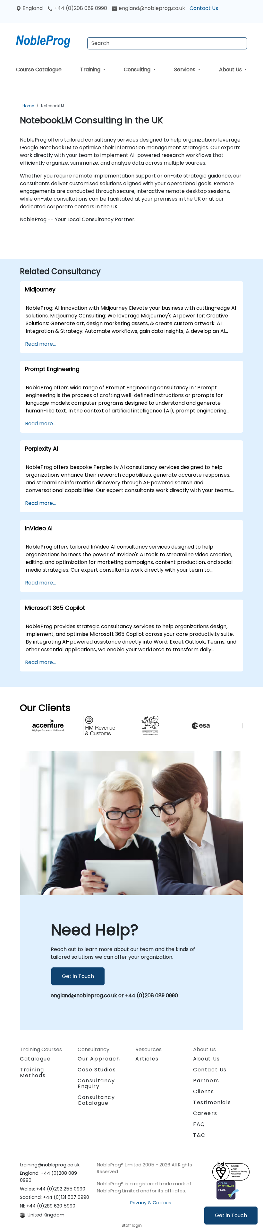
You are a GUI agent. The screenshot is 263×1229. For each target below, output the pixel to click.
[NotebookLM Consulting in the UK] (49, 40)
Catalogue (35, 1058)
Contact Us (204, 8)
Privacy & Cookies (150, 1202)
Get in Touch (231, 1215)
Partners (206, 1080)
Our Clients (45, 707)
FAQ (199, 1124)
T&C (199, 1135)
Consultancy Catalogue (96, 1100)
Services (185, 69)
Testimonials (212, 1102)
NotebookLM (52, 105)
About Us (231, 69)
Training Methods (33, 1072)
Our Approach (99, 1058)
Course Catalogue (39, 69)
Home (28, 105)
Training (91, 69)
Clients (203, 1091)
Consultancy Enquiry (96, 1083)
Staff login (132, 1225)
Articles (147, 1058)
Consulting (138, 69)
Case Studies (97, 1069)
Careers (205, 1113)
